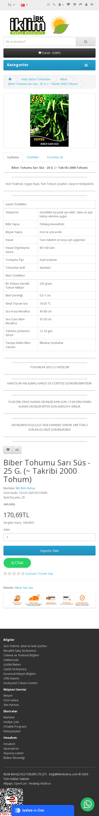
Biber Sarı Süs (24, 588)
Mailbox (46, 783)
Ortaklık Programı (14, 727)
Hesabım (9, 744)
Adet (6, 530)
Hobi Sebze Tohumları (35, 79)
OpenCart (20, 783)
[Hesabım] (61, 4)
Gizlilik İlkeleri (12, 665)
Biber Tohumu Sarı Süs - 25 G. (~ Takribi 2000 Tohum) (42, 84)
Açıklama (13, 157)
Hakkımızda (11, 660)
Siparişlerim (11, 749)
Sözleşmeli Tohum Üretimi (20, 683)
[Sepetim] (74, 4)
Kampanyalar (12, 731)
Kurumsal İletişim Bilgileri (19, 674)
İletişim (8, 696)
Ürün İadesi (10, 700)
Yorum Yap (45, 574)
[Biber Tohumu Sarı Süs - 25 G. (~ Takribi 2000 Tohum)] (49, 120)
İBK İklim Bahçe (25, 488)
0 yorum (30, 574)
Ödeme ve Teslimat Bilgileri (21, 655)
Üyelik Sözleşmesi (14, 669)
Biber (63, 79)
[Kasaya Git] (80, 4)
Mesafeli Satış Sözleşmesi (19, 651)
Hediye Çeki (11, 722)
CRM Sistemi (11, 678)
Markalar (9, 717)
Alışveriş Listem (13, 753)
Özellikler (33, 157)
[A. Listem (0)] (68, 4)
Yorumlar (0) (55, 157)
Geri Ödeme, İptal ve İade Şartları (25, 646)
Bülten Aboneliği (14, 758)
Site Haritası (11, 705)
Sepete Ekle (49, 550)
